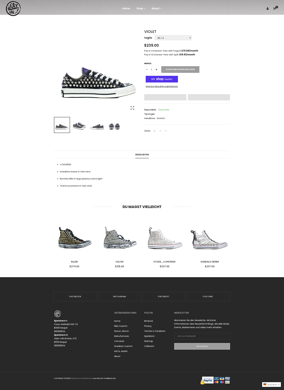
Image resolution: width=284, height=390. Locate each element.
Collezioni (149, 346)
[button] (165, 97)
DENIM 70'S (209, 261)
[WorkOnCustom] (13, 8)
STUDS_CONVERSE (119, 261)
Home (117, 321)
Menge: (148, 63)
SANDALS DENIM (164, 261)
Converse (119, 341)
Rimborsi (148, 321)
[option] (62, 125)
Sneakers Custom (123, 346)
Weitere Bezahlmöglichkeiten (162, 86)
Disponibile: (150, 109)
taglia (148, 38)
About (117, 356)
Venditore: (149, 118)
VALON (74, 261)
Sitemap (148, 341)
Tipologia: (149, 114)
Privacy (148, 326)
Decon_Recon (121, 331)
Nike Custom (120, 326)
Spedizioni (149, 336)
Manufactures (121, 336)
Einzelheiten (142, 154)
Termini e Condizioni (154, 331)
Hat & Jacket (121, 351)
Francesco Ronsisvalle (82, 378)
